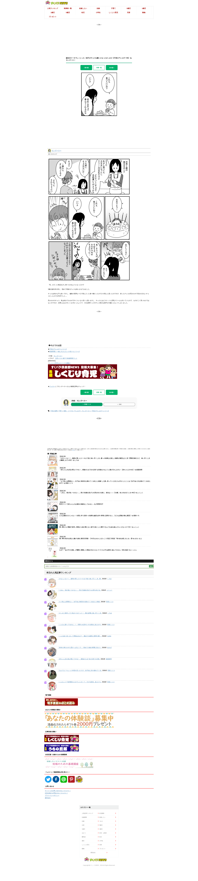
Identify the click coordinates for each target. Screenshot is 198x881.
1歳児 (144, 8)
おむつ (84, 833)
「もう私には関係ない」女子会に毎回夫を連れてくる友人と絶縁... (79, 602)
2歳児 (53, 12)
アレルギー (77, 411)
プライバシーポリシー (52, 795)
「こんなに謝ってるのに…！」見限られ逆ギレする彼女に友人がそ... (80, 624)
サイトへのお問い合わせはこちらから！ (58, 791)
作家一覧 (99, 67)
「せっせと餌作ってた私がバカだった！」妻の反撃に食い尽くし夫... (80, 613)
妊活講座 (101, 813)
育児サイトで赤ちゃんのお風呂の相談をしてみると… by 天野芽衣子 (81, 504)
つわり (101, 821)
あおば (109, 647)
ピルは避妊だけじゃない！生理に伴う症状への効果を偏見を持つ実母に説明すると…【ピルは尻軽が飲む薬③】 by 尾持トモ (99, 515)
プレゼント (53, 17)
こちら (73, 449)
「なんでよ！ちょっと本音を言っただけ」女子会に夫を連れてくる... (80, 670)
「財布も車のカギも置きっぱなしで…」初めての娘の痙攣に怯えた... (80, 647)
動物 (143, 12)
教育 (83, 841)
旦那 (128, 12)
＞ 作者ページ (86, 404)
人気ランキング (52, 8)
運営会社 (48, 798)
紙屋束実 (109, 659)
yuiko (109, 636)
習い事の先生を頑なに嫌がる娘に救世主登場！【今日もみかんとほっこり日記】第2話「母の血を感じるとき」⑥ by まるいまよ (100, 538)
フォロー (52, 386)
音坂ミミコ (109, 602)
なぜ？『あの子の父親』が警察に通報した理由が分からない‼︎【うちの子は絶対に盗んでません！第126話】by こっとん (98, 550)
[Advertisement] (99, 38)
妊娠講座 (84, 817)
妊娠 (98, 8)
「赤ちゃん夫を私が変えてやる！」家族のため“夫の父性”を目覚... (79, 659)
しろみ (109, 579)
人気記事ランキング (87, 813)
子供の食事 (54, 411)
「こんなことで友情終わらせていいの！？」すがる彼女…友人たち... (80, 682)
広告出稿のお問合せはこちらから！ (56, 793)
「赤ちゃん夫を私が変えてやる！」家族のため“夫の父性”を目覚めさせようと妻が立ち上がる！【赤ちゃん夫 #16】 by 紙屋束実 (100, 470)
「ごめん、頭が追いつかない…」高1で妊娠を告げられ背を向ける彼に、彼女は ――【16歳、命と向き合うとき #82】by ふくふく (101, 493)
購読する (50, 561)
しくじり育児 (113, 12)
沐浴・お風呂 (103, 833)
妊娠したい (83, 8)
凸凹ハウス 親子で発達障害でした (66, 358)
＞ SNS (119, 404)
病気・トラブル (69, 411)
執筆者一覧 (68, 8)
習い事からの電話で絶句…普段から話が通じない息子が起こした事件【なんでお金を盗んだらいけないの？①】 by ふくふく (99, 527)
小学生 (98, 12)
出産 (83, 825)
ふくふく (109, 590)
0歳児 (129, 8)
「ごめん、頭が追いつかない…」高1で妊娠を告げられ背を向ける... (79, 590)
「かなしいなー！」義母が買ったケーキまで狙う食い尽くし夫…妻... (80, 579)
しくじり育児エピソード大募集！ (60, 363)
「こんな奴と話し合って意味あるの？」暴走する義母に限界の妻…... (80, 636)
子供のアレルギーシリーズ (58, 349)
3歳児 (68, 12)
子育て (113, 8)
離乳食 (84, 837)
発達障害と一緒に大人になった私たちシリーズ (64, 351)
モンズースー (56, 151)
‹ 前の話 (86, 67)
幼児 (83, 12)
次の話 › (111, 67)
